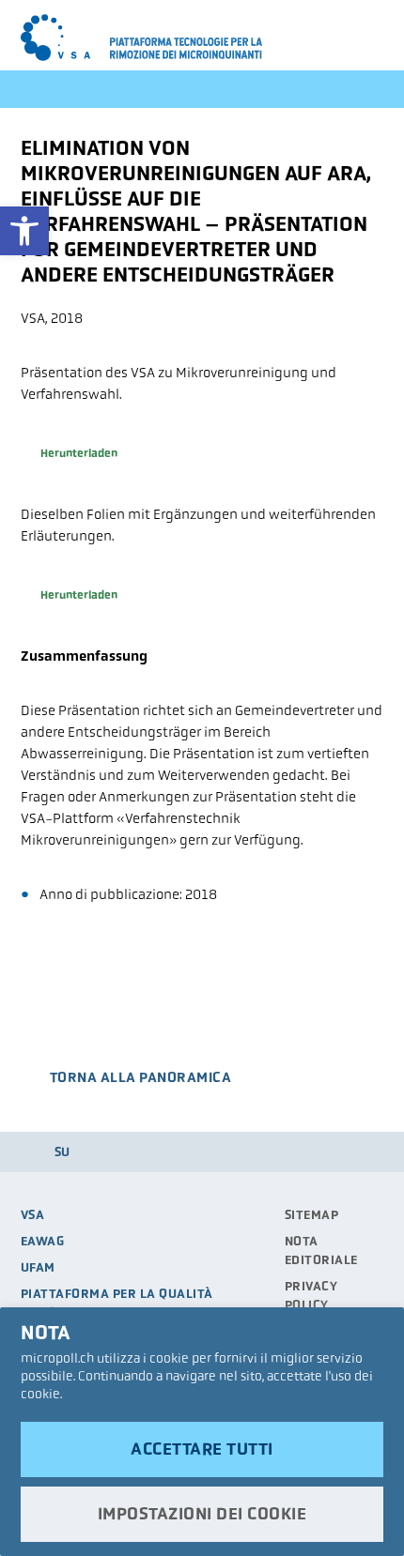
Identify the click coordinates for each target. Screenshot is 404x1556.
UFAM (38, 1267)
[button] (24, 230)
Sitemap (312, 1215)
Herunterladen (78, 453)
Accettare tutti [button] (202, 1449)
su (62, 1152)
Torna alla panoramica (141, 1077)
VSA (33, 1215)
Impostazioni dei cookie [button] (202, 1513)
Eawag (43, 1241)
